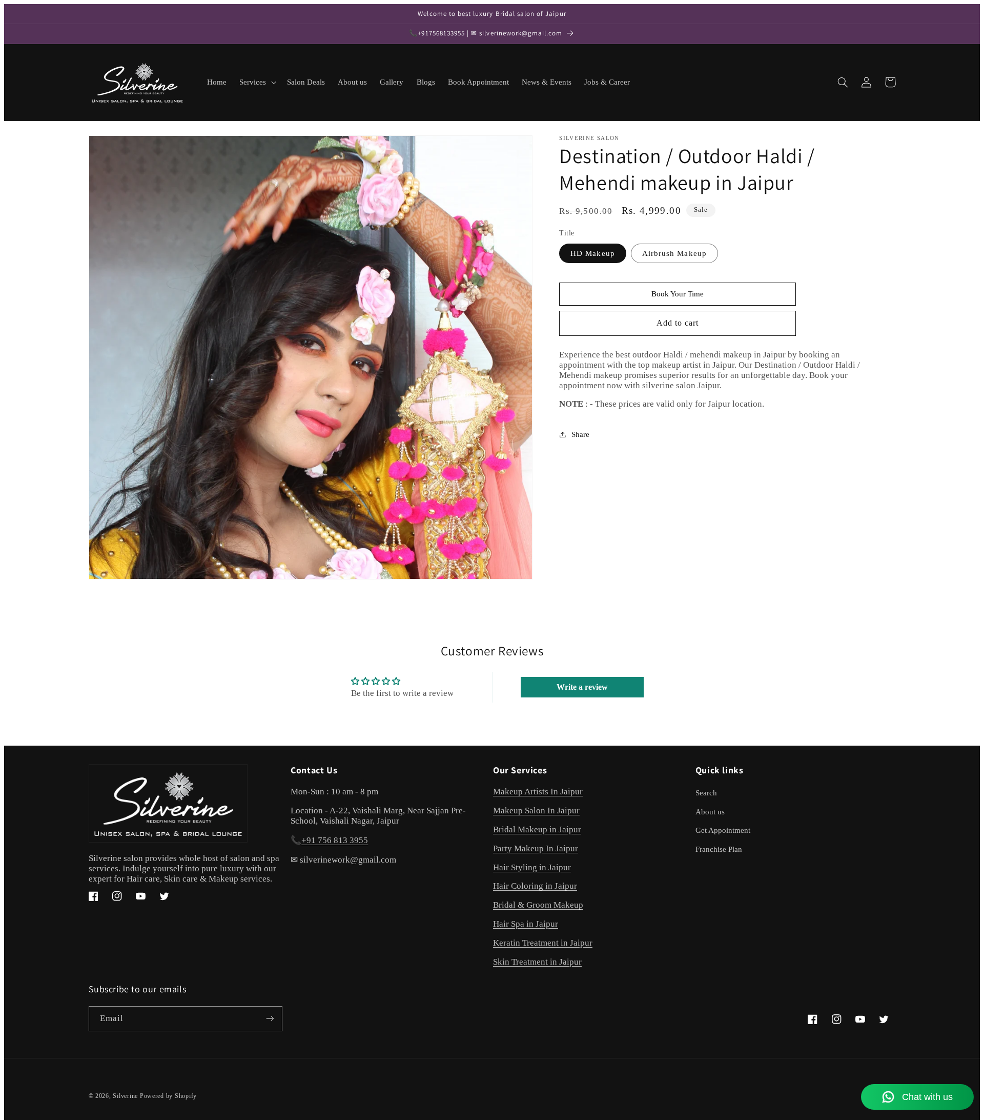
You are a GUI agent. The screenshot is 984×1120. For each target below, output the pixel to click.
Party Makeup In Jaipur (535, 848)
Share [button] (580, 434)
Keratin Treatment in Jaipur (542, 943)
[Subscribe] (269, 1018)
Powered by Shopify (168, 1096)
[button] (257, 82)
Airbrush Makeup (674, 253)
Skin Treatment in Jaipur (537, 962)
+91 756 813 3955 (334, 840)
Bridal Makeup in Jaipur (537, 829)
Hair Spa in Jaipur (525, 924)
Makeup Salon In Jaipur (536, 810)
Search (706, 793)
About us (710, 812)
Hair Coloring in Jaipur (535, 886)
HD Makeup (592, 253)
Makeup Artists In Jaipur (538, 791)
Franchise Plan (718, 849)
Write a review (582, 687)
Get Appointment (722, 830)
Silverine (125, 1096)
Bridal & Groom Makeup (538, 905)
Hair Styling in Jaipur (532, 867)
